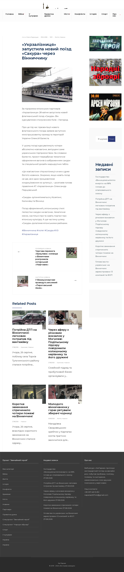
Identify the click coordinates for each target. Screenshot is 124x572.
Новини (62, 37)
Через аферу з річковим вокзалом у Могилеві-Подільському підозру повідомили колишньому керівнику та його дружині (58, 343)
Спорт (104, 14)
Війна (21, 14)
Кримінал (24, 347)
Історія (93, 14)
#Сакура (49, 230)
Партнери (7, 509)
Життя (57, 37)
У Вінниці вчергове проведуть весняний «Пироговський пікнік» (46, 282)
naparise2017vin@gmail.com (96, 495)
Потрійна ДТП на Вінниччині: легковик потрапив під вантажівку (24, 336)
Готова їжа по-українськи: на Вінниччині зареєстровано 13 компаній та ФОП (104, 268)
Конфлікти (80, 14)
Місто (67, 14)
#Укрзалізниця (30, 234)
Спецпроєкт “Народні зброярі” (16, 525)
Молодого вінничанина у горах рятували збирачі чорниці (60, 408)
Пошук (111, 139)
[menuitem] (20, 15)
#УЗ (56, 230)
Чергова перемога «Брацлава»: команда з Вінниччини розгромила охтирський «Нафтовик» (46, 257)
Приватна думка (49, 15)
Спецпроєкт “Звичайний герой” (16, 519)
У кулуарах (33, 15)
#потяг (40, 230)
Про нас (114, 15)
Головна (10, 14)
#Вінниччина (29, 230)
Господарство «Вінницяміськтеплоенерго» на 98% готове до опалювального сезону (58, 472)
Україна (6, 540)
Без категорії (8, 469)
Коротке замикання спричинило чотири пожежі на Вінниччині (23, 410)
